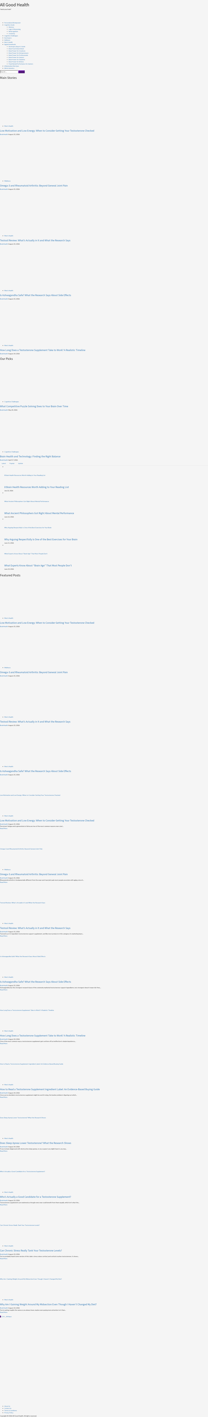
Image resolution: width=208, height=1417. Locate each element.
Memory (11, 27)
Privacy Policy (8, 1413)
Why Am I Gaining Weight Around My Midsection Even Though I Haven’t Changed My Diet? (31, 1279)
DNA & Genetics (9, 68)
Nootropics (8, 38)
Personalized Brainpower (12, 23)
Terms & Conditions (10, 1410)
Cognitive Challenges (11, 36)
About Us (7, 1406)
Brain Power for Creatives (17, 51)
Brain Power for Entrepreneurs (18, 53)
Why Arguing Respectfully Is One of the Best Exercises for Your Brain (27, 527)
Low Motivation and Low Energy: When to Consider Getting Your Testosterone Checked (47, 130)
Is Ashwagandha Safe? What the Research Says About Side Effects (35, 295)
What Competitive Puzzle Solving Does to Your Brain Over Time (34, 406)
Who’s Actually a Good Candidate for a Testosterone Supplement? (22, 1171)
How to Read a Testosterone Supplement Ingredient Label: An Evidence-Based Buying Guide (31, 1064)
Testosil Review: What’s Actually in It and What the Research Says (35, 240)
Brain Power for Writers (16, 62)
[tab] (4, 463)
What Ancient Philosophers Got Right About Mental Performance (26, 501)
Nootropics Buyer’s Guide (17, 47)
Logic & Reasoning (15, 29)
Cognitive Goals (9, 25)
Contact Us (7, 1408)
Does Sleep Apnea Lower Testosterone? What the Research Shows (23, 1118)
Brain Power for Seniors (16, 57)
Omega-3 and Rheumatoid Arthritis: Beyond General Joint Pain (34, 185)
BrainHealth (4, 134)
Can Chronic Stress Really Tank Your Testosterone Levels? (20, 1225)
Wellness (7, 40)
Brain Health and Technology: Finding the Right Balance (30, 456)
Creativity (12, 34)
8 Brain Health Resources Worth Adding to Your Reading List (24, 475)
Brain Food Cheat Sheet (16, 49)
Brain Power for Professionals (18, 55)
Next (10, 1316)
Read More (3, 828)
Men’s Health (8, 42)
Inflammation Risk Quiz (11, 66)
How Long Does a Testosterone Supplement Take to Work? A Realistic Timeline (42, 350)
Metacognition (13, 31)
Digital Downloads (10, 44)
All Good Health (14, 4)
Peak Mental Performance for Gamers (21, 64)
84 (7, 1316)
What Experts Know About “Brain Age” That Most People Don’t (25, 554)
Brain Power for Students (17, 60)
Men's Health (8, 126)
